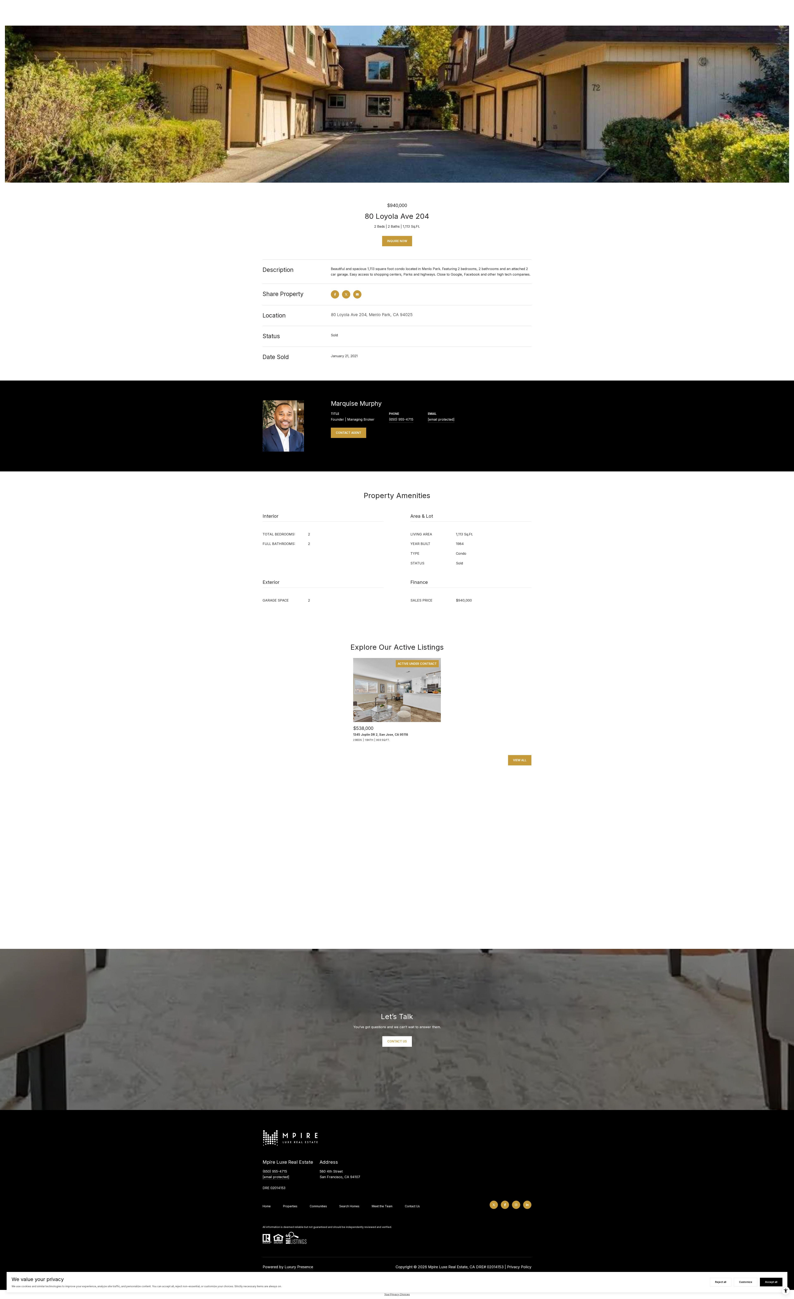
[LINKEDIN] (527, 1205)
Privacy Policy (519, 1267)
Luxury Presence (299, 1267)
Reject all (720, 1282)
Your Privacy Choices (397, 1294)
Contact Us (412, 1206)
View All (519, 760)
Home (267, 1206)
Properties (290, 1206)
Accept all (771, 1282)
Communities (318, 1206)
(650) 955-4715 (401, 419)
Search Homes (349, 1206)
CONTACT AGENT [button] (348, 432)
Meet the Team (382, 1206)
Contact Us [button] (397, 1041)
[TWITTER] (494, 1205)
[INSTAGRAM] (516, 1205)
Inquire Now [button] (397, 241)
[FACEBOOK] (505, 1205)
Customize (745, 1282)
